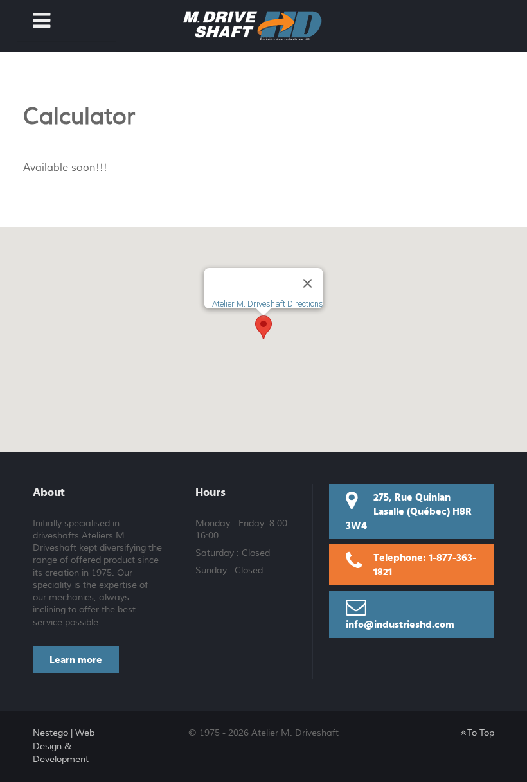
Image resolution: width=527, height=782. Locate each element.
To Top (479, 732)
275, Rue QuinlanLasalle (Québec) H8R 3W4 (409, 511)
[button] (263, 327)
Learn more (75, 660)
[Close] (307, 283)
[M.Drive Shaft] (252, 25)
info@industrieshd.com (400, 624)
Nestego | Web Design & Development (63, 746)
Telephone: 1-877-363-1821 (424, 565)
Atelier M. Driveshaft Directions (267, 303)
